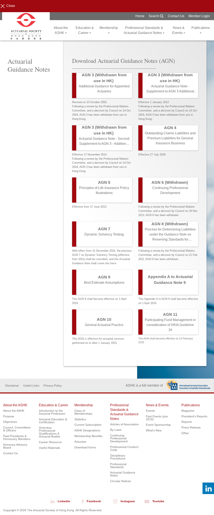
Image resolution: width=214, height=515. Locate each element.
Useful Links (31, 385)
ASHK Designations (87, 430)
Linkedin (64, 501)
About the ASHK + (61, 30)
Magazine (187, 410)
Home (139, 16)
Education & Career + (85, 30)
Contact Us (176, 16)
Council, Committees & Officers (17, 429)
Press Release (191, 427)
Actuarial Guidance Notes (122, 474)
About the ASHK (15, 405)
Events (150, 410)
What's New (154, 430)
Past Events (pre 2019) (157, 418)
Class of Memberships (83, 412)
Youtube (158, 501)
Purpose (8, 416)
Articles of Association (124, 424)
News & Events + (178, 30)
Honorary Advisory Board (15, 446)
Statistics (80, 419)
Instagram (128, 501)
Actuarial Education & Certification (53, 421)
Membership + (108, 30)
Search (154, 16)
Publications (190, 405)
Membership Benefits (88, 436)
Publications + (200, 30)
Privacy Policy (52, 385)
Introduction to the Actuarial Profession (52, 412)
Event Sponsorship (158, 424)
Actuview (80, 441)
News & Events (157, 405)
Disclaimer (12, 385)
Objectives (10, 421)
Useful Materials (49, 447)
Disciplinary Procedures (117, 457)
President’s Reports (194, 416)
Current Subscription (88, 424)
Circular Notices (120, 481)
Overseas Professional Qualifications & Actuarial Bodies (49, 432)
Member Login (199, 16)
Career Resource (50, 442)
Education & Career (53, 405)
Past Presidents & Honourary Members (17, 437)
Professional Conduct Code (124, 448)
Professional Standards (118, 465)
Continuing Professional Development (119, 438)
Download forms (85, 447)
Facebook (94, 501)
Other (185, 433)
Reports (186, 421)
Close (10, 6)
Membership (83, 405)
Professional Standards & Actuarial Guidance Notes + (144, 30)
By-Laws (115, 429)
